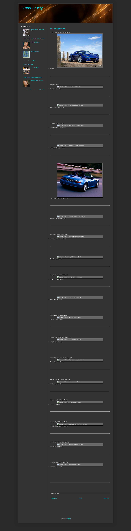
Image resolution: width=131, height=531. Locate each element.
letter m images (35, 51)
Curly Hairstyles (35, 42)
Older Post (106, 498)
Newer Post (54, 498)
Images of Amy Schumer (37, 80)
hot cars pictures (57, 28)
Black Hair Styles (35, 67)
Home (80, 498)
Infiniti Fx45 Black (28, 64)
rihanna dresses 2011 (29, 61)
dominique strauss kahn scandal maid (34, 90)
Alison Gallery (32, 8)
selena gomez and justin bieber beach (34, 39)
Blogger (69, 518)
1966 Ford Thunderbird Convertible (33, 77)
